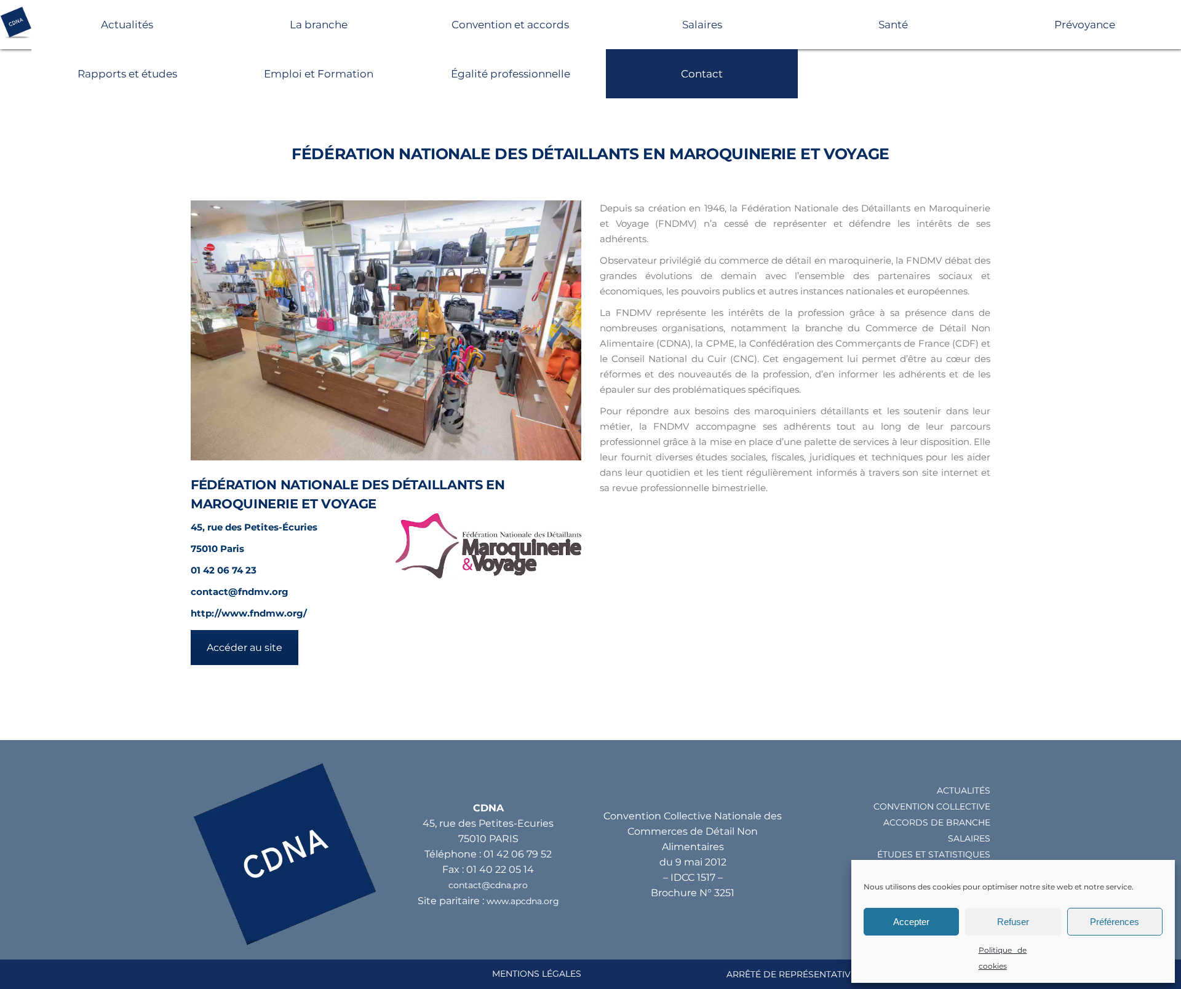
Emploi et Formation (318, 74)
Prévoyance (1084, 24)
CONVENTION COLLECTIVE (931, 806)
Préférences (1114, 921)
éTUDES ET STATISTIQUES (933, 854)
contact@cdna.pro (488, 885)
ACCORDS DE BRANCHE (936, 822)
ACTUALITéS (963, 790)
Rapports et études (127, 74)
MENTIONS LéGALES (536, 973)
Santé (893, 24)
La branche (319, 24)
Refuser (1013, 921)
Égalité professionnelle (510, 74)
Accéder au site (244, 647)
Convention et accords (510, 24)
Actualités (127, 24)
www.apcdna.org (523, 901)
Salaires (702, 24)
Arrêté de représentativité (795, 974)
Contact (702, 74)
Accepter (911, 921)
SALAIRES (969, 838)
